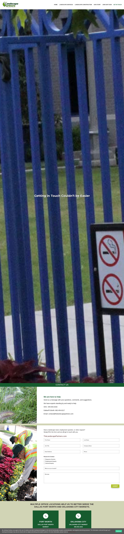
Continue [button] (118, 531)
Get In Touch (117, 4)
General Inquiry (49, 463)
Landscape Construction (83, 4)
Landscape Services (66, 4)
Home (55, 4)
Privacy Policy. (72, 532)
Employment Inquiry (50, 461)
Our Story (97, 4)
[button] (114, 531)
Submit (115, 486)
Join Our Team (107, 4)
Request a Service (50, 459)
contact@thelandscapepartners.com (60, 414)
